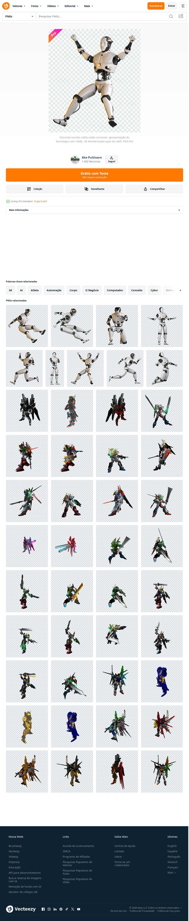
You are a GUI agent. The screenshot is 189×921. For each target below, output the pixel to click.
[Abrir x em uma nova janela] (72, 909)
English (169, 846)
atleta (35, 290)
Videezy (13, 856)
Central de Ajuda (123, 846)
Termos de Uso (115, 910)
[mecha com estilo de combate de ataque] (117, 681)
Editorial (70, 6)
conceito (136, 290)
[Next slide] (174, 290)
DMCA (65, 851)
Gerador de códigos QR (22, 892)
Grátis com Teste (93, 175)
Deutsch (170, 862)
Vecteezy (13, 851)
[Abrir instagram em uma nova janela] (49, 909)
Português (171, 856)
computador (115, 290)
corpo (73, 290)
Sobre (116, 856)
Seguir (110, 161)
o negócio (92, 290)
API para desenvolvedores (24, 872)
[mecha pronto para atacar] (117, 591)
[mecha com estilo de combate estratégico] (162, 681)
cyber (154, 290)
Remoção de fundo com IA (24, 886)
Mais (87, 6)
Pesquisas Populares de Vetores (76, 863)
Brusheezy (14, 846)
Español (170, 851)
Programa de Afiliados (75, 856)
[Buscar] (168, 16)
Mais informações (18, 210)
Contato (117, 851)
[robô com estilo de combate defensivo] (117, 726)
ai (21, 290)
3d (10, 290)
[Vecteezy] (6, 6)
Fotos (34, 6)
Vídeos (51, 6)
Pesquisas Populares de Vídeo (76, 880)
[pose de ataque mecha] (117, 546)
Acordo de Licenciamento (77, 846)
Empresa (13, 862)
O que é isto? (40, 201)
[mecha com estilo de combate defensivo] (27, 726)
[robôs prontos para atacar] (162, 411)
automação (54, 290)
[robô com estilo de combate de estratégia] (117, 771)
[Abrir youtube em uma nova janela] (78, 909)
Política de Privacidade (139, 910)
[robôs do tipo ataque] (72, 456)
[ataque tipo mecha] (72, 591)
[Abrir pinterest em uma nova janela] (60, 909)
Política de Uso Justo (166, 910)
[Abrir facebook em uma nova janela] (43, 909)
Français (170, 867)
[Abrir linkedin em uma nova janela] (55, 909)
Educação (14, 867)
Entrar (168, 5)
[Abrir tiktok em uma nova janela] (66, 909)
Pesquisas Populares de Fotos (76, 872)
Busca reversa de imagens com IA (24, 879)
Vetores (17, 6)
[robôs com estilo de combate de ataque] (27, 411)
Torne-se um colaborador (120, 863)
